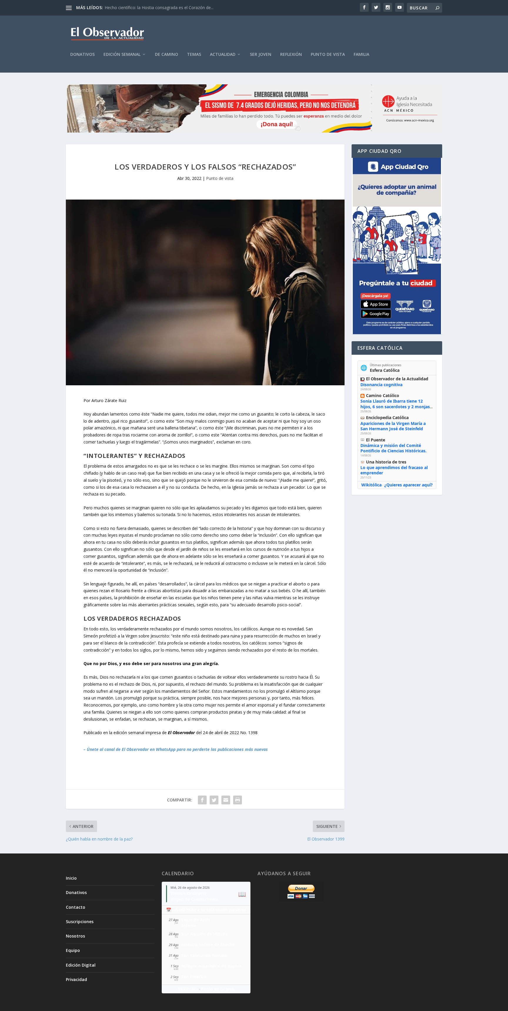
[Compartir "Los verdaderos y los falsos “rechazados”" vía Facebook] (202, 800)
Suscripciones (79, 921)
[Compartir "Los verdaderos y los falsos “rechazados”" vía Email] (226, 800)
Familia (361, 54)
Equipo (73, 950)
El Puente (375, 440)
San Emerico (193, 976)
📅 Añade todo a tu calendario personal (206, 910)
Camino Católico (382, 395)
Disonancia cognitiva (381, 384)
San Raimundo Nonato (204, 955)
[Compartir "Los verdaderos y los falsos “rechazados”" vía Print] (237, 800)
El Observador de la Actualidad (397, 378)
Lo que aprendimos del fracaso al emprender (394, 470)
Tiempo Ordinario (188, 893)
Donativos (82, 54)
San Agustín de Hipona (204, 934)
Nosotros (75, 936)
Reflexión (291, 54)
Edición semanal (122, 54)
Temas (194, 54)
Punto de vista (328, 54)
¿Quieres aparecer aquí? (408, 485)
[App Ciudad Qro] (397, 246)
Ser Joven (260, 54)
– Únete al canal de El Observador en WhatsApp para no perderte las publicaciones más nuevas (175, 749)
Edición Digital (81, 965)
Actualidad (222, 54)
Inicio (71, 878)
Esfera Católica (385, 370)
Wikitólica (371, 485)
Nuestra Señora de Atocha (208, 944)
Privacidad (76, 979)
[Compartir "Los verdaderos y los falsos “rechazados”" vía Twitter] (214, 800)
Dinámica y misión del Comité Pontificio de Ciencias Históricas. (393, 448)
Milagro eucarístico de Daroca (211, 966)
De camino (166, 54)
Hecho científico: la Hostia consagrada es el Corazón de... (159, 7)
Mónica (188, 925)
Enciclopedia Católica (387, 417)
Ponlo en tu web (217, 989)
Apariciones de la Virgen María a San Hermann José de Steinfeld (393, 426)
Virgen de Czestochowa (194, 899)
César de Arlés (195, 920)
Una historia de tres (386, 462)
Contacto (75, 907)
